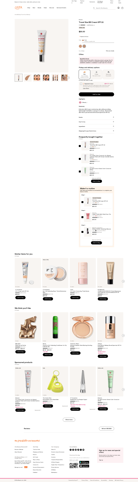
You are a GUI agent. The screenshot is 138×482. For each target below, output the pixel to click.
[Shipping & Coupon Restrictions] (96, 131)
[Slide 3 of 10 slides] (37, 78)
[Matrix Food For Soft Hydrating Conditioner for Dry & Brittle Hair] (55, 332)
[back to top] (133, 477)
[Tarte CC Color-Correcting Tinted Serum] (83, 276)
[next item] (68, 77)
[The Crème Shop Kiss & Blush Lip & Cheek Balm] (55, 385)
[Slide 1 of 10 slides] (19, 78)
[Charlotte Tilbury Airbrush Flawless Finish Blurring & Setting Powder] (83, 331)
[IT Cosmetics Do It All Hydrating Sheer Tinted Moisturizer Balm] (55, 277)
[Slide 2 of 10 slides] (28, 78)
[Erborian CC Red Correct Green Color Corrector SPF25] (110, 386)
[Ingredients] (96, 126)
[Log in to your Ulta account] (118, 8)
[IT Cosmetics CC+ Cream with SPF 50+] (28, 276)
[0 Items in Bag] (122, 8)
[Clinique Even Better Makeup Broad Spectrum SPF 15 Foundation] (110, 333)
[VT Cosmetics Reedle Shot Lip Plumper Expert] (83, 386)
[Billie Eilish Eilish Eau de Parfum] (28, 331)
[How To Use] (96, 122)
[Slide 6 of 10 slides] (64, 78)
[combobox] (96, 41)
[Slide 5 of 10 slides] (55, 78)
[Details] (96, 117)
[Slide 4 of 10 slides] (46, 78)
